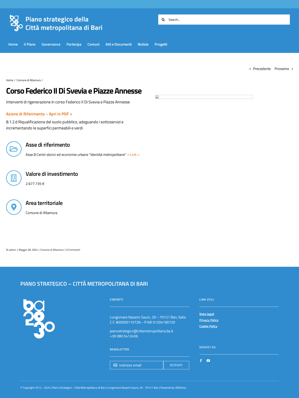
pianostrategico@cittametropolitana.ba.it (141, 331)
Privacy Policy (208, 320)
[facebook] (201, 360)
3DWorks (180, 387)
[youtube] (208, 360)
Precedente (262, 68)
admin (12, 250)
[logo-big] (56, 16)
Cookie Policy (208, 326)
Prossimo (282, 68)
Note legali (206, 314)
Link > (134, 154)
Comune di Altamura (52, 250)
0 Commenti (73, 250)
